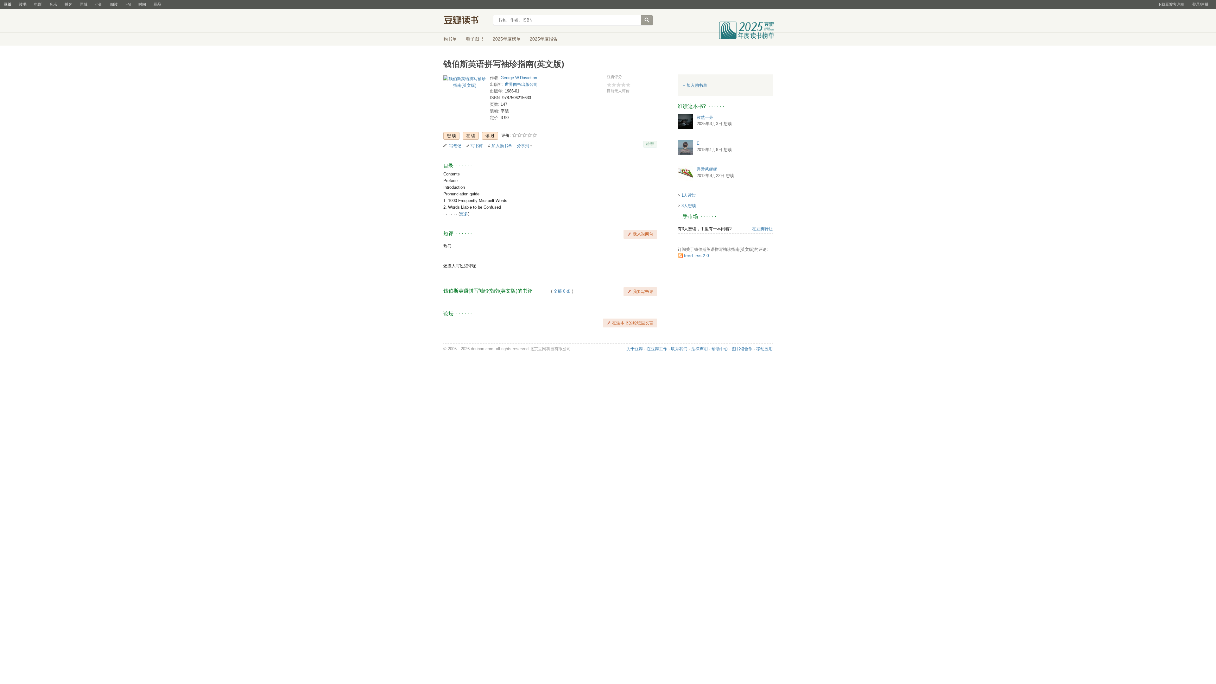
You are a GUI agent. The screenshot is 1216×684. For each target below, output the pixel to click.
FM (128, 4)
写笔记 (455, 145)
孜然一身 (705, 117)
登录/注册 (1200, 4)
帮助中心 (720, 348)
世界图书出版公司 (521, 84)
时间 (142, 4)
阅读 (114, 4)
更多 (464, 214)
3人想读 (688, 205)
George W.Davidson (519, 77)
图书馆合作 (742, 348)
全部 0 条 (562, 291)
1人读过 (688, 195)
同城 (83, 4)
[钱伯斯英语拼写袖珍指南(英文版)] (464, 83)
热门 (447, 246)
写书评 (477, 145)
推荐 (650, 144)
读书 (23, 4)
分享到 (523, 145)
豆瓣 (7, 4)
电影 (38, 4)
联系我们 (679, 348)
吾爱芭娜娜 (707, 169)
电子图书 (475, 38)
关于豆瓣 (634, 348)
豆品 (157, 4)
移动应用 (764, 348)
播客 (68, 4)
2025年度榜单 (507, 38)
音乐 (53, 4)
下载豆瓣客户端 (1171, 4)
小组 (99, 4)
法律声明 (699, 348)
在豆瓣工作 (657, 348)
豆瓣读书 (466, 21)
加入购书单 (501, 145)
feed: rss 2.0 (696, 255)
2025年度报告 (544, 38)
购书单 (450, 38)
